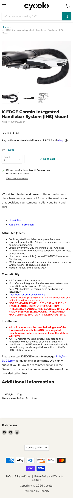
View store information (17, 178)
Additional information (21, 224)
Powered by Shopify (36, 491)
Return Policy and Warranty (48, 476)
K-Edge (9, 149)
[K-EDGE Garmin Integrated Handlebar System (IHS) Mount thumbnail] (10, 98)
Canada (34, 447)
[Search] (66, 16)
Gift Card (36, 480)
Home (5, 27)
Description (15, 220)
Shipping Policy (22, 476)
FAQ (8, 476)
